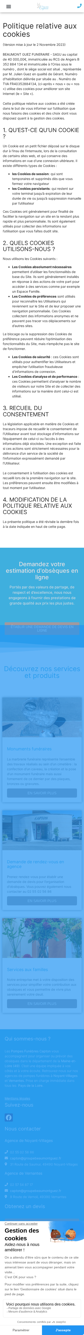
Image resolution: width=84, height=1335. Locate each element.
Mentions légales (17, 1098)
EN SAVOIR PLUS (42, 793)
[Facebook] (9, 1117)
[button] (8, 6)
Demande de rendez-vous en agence (35, 864)
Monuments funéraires (29, 748)
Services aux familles (27, 969)
